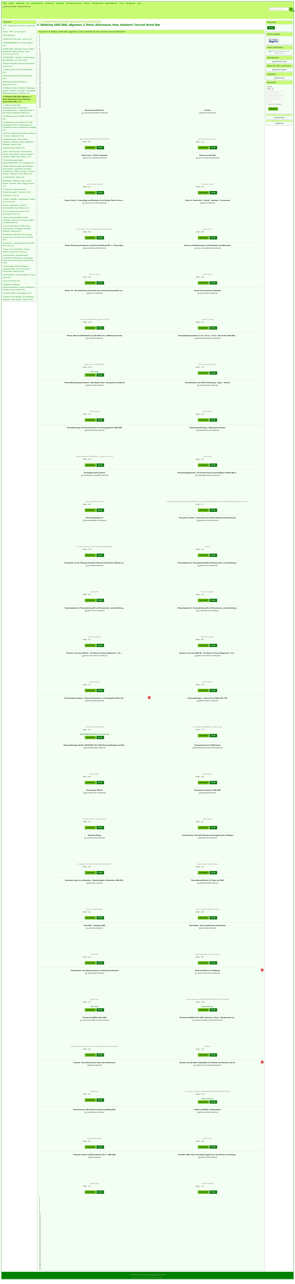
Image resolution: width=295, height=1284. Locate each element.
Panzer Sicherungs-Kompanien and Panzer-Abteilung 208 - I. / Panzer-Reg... (94, 245)
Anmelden (271, 104)
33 (40, 97)
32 (40, 95)
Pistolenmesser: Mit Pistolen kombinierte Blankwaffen (94, 1109)
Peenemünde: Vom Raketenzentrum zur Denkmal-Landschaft (94, 970)
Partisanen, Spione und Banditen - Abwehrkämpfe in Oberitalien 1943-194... (94, 880)
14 (40, 60)
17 (40, 66)
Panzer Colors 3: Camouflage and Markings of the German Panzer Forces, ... (94, 200)
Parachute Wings (94, 835)
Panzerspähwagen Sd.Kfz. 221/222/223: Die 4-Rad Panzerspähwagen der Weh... (94, 745)
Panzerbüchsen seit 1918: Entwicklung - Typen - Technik (207, 382)
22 (40, 76)
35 (40, 101)
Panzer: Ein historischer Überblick (207, 290)
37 (40, 105)
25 (40, 82)
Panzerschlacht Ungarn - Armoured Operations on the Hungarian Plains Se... (94, 698)
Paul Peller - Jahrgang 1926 (94, 925)
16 (40, 64)
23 (40, 78)
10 (40, 52)
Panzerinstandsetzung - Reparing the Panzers (208, 428)
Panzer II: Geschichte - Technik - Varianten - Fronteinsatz (207, 200)
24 (40, 80)
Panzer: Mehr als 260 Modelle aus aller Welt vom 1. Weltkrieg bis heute (94, 335)
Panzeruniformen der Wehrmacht (207, 745)
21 (40, 74)
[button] (290, 9)
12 (40, 56)
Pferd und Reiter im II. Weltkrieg (207, 970)
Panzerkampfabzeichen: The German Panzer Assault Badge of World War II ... (207, 473)
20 (40, 72)
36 (40, 103)
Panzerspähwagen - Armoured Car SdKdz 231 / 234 (207, 698)
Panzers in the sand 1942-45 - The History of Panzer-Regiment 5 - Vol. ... (207, 653)
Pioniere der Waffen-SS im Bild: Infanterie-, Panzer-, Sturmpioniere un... (207, 1017)
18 (40, 68)
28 (40, 87)
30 (40, 91)
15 (40, 62)
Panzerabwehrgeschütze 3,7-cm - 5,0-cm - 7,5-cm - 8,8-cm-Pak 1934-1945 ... (207, 335)
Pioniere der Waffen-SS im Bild (94, 1017)
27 (40, 85)
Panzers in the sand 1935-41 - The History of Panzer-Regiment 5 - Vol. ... (94, 653)
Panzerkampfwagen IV (94, 518)
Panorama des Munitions (94, 110)
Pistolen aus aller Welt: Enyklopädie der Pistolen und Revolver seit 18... (207, 1062)
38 (40, 107)
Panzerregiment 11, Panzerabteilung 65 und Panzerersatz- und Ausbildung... (207, 563)
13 (40, 58)
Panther (207, 110)
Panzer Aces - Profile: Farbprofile (94, 155)
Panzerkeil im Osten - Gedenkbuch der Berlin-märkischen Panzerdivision (207, 518)
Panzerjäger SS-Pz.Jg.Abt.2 (94, 473)
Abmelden (278, 104)
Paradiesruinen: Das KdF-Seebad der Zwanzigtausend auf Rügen (207, 835)
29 (40, 89)
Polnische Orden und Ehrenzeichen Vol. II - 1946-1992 (95, 1155)
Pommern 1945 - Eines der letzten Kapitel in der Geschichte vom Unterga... (207, 1155)
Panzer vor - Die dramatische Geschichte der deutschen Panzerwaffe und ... (94, 290)
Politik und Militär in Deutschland (207, 1109)
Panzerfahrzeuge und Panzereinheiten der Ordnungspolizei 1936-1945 (94, 428)
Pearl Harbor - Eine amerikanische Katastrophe (207, 925)
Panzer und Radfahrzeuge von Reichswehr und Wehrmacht (207, 245)
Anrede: (269, 86)
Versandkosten (153, 1275)
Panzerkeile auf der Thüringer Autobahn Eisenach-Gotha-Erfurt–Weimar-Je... (94, 563)
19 (40, 70)
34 (40, 99)
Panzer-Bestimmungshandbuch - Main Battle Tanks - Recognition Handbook (94, 382)
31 (40, 93)
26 (40, 83)
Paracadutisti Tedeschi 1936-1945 (207, 790)
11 (40, 54)
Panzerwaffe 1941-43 (94, 790)
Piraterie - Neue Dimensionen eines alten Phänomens (94, 1062)
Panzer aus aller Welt (207, 155)
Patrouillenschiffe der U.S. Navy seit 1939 (207, 880)
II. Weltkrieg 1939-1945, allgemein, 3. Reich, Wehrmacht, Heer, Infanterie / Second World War (72, 22)
